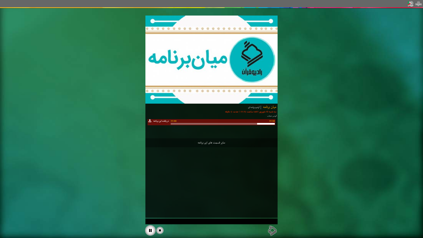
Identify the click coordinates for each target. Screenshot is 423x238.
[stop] (160, 230)
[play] (150, 230)
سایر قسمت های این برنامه (211, 142)
